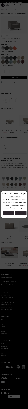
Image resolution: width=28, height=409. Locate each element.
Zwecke (11, 196)
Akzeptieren (20, 213)
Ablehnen (9, 213)
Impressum (19, 216)
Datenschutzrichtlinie (11, 216)
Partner (18, 196)
